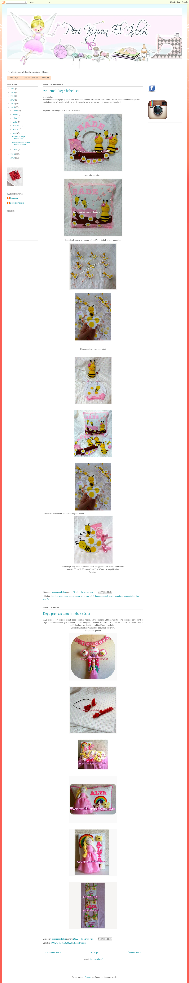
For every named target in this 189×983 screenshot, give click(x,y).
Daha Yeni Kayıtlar (53, 952)
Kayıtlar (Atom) (96, 959)
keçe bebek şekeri (72, 596)
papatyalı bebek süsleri (125, 596)
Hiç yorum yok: (87, 592)
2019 (12, 96)
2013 (12, 158)
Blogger (88, 977)
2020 (12, 92)
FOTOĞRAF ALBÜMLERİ (62, 943)
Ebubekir (14, 198)
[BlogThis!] (102, 592)
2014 (12, 154)
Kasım (16, 114)
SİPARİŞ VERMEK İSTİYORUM (36, 78)
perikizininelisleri (17, 203)
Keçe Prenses (80, 943)
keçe (61, 596)
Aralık (15, 110)
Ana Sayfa (14, 78)
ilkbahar (54, 596)
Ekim (15, 118)
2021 (12, 89)
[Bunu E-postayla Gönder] (99, 592)
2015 (12, 107)
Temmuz (17, 126)
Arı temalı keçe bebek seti (61, 91)
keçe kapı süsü (87, 596)
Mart (15, 133)
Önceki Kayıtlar (134, 952)
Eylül (15, 122)
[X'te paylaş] (104, 592)
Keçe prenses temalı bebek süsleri (67, 614)
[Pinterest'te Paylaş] (110, 592)
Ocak (15, 149)
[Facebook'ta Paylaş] (107, 592)
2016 (12, 104)
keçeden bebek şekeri (104, 596)
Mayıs (16, 129)
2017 (12, 100)
